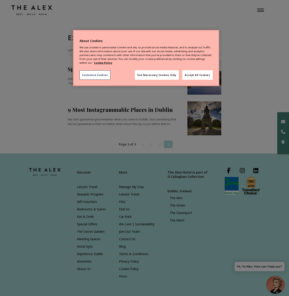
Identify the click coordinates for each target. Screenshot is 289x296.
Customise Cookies (95, 75)
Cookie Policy (103, 62)
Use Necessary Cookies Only (156, 75)
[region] (146, 58)
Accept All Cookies (197, 75)
